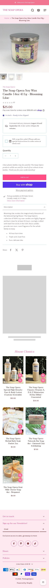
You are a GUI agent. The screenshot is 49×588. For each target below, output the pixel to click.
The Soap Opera (9, 87)
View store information (15, 201)
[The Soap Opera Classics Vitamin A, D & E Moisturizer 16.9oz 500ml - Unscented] (36, 370)
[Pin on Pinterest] (23, 250)
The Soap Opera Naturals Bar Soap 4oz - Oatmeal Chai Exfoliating (36, 442)
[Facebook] (14, 544)
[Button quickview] (20, 375)
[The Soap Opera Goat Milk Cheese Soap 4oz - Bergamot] (13, 469)
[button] (24, 177)
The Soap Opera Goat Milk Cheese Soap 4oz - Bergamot (13, 490)
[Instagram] (28, 544)
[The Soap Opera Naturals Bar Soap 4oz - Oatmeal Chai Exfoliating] (36, 421)
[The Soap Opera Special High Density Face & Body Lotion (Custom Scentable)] (13, 370)
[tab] (4, 382)
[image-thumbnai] (3, 77)
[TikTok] (35, 544)
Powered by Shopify (24, 583)
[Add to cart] (20, 380)
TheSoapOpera (27, 579)
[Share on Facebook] (11, 250)
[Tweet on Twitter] (17, 250)
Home (6, 18)
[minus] (5, 155)
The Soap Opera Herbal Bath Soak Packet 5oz (13, 441)
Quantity (7, 150)
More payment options (24, 190)
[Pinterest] (21, 544)
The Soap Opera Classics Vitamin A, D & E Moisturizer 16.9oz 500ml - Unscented (36, 392)
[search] (32, 10)
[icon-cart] (38, 10)
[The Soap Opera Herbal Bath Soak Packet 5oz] (13, 421)
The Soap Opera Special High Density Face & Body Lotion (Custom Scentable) (13, 391)
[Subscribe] (43, 529)
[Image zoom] (24, 48)
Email (6, 529)
